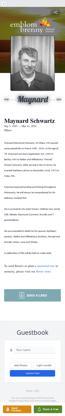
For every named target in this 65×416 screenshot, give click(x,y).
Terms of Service (42, 400)
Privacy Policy (22, 400)
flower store (43, 271)
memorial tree (46, 266)
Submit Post (33, 373)
